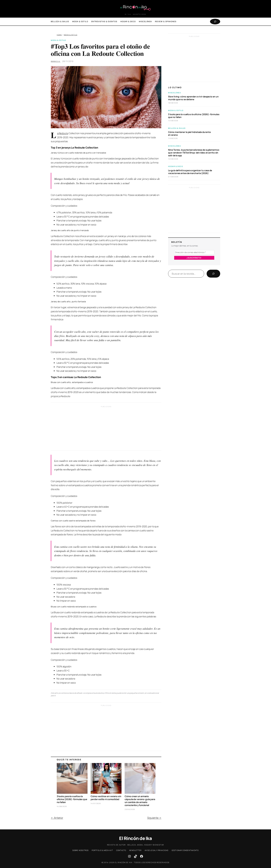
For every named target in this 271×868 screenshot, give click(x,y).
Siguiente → (154, 817)
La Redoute (62, 133)
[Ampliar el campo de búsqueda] (215, 21)
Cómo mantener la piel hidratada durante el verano (189, 133)
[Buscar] (213, 274)
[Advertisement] (106, 429)
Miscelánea (174, 93)
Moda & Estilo (70, 35)
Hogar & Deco (175, 166)
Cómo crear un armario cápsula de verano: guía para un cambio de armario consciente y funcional (140, 801)
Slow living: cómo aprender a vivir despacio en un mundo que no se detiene (193, 98)
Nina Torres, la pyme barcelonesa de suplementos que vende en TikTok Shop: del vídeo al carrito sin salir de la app (193, 153)
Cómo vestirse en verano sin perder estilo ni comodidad (106, 798)
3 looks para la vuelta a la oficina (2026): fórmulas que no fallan (72, 799)
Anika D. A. (55, 61)
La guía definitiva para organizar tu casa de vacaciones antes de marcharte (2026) (190, 172)
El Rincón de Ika (135, 838)
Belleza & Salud (176, 128)
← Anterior (57, 817)
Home (59, 35)
